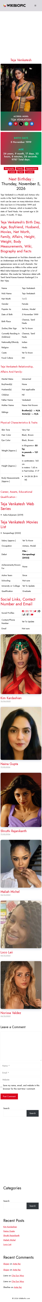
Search (6, 1108)
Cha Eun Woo (18, 1275)
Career (12, 171)
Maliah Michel (10, 891)
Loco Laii (7, 952)
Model (25, 116)
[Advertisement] (21, 33)
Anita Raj (16, 1263)
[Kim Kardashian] (21, 692)
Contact (29, 171)
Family (20, 168)
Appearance (31, 168)
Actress (17, 116)
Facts (21, 171)
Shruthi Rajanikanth (14, 831)
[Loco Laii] (21, 946)
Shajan (6, 1263)
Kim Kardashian (11, 698)
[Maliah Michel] (21, 885)
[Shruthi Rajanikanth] (21, 825)
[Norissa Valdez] (21, 1007)
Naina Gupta (9, 764)
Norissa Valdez (11, 1012)
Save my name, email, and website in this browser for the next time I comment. (21, 1087)
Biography (9, 168)
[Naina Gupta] (21, 758)
